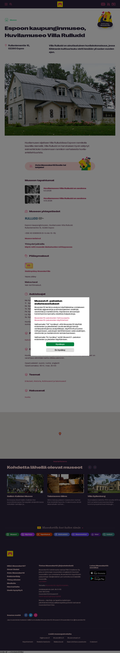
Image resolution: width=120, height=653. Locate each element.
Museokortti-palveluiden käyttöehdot (51, 320)
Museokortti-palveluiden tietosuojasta (51, 318)
